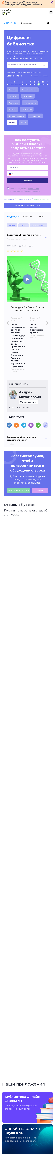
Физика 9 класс (38, 225)
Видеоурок (13, 216)
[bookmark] (46, 236)
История (12, 109)
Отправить (27, 181)
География (28, 96)
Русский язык (35, 116)
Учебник (27, 216)
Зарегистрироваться (18, 490)
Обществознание (16, 116)
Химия (23, 123)
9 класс (24, 225)
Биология (13, 96)
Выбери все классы (39, 76)
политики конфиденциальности (26, 191)
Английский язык (29, 90)
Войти (40, 490)
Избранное (26, 23)
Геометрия (13, 103)
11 (47, 82)
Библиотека (10, 23)
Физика (12, 123)
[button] (10, 173)
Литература (27, 109)
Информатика (30, 103)
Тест (41, 216)
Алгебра (12, 90)
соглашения (33, 189)
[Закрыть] (51, 2)
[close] (48, 137)
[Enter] (48, 23)
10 (43, 82)
